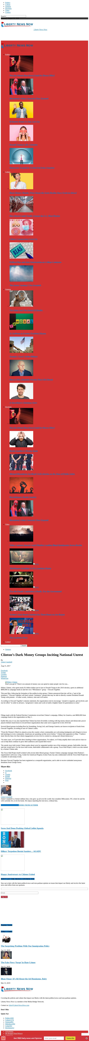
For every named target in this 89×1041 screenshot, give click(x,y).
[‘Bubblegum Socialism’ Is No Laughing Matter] (24, 564)
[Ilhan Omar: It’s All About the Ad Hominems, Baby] (6, 975)
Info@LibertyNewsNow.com (19, 1005)
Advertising (9, 1031)
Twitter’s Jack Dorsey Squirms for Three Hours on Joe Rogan (37, 614)
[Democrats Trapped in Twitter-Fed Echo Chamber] (21, 164)
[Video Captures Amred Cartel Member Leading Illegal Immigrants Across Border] (21, 541)
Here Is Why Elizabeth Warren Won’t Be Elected (31, 379)
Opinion (8, 6)
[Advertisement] (26, 35)
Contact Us (9, 1035)
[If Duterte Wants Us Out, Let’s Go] (21, 117)
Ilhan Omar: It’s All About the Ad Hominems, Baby (24, 979)
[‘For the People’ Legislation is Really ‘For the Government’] (24, 587)
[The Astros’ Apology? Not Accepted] (21, 281)
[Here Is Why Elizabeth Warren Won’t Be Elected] (21, 375)
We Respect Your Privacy (14, 1033)
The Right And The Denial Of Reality (26, 310)
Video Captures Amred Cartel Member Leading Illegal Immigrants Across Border (46, 545)
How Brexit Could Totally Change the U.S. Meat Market (35, 216)
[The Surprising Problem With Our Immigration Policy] (6, 942)
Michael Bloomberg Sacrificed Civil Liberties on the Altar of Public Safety (42, 474)
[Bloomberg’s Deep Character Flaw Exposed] (21, 94)
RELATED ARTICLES (10, 805)
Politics (7, 3)
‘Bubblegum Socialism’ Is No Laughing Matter (30, 568)
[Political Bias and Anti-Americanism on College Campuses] (21, 258)
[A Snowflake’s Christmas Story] (21, 398)
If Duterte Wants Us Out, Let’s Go (25, 121)
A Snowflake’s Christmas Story (23, 403)
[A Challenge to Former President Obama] (21, 329)
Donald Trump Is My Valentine (23, 145)
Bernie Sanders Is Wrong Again (24, 451)
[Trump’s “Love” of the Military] (21, 352)
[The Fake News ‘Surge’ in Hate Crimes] (6, 958)
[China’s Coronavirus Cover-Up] (21, 235)
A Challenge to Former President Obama (28, 333)
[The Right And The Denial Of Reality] (21, 306)
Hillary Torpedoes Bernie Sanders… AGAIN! (21, 851)
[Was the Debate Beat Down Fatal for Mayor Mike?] (21, 71)
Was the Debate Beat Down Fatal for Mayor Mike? (32, 75)
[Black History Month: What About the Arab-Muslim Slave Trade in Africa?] (21, 189)
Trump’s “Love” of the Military (24, 356)
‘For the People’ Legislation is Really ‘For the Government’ (36, 591)
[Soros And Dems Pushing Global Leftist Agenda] (13, 824)
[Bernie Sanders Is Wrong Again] (21, 447)
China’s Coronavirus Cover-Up (23, 239)
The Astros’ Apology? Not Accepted (25, 285)
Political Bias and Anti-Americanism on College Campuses (35, 262)
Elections (8, 8)
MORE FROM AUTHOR (28, 805)
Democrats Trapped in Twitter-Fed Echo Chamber (32, 168)
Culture (7, 5)
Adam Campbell (6, 662)
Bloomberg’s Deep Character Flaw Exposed (29, 98)
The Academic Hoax (19, 637)
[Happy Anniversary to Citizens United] (13, 870)
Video (7, 10)
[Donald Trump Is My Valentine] (21, 140)
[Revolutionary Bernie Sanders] (21, 493)
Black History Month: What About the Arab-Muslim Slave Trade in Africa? (43, 193)
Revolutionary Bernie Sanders (23, 497)
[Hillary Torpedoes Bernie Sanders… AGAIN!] (13, 847)
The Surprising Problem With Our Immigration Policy (25, 946)
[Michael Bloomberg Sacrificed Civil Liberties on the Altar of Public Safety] (21, 470)
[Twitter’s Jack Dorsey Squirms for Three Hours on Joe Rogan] (24, 610)
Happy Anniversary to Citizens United (18, 874)
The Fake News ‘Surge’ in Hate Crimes (18, 962)
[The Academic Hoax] (24, 633)
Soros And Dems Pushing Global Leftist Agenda (22, 828)
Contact (8, 12)
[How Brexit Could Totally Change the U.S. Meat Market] (21, 212)
